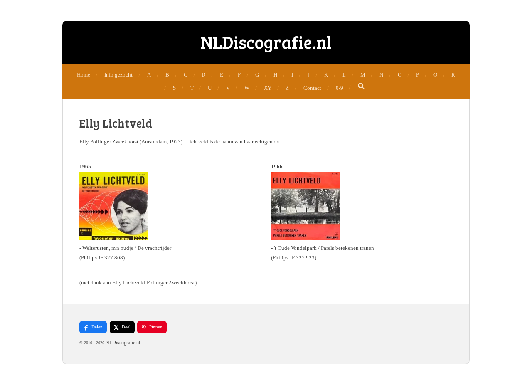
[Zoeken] (361, 86)
